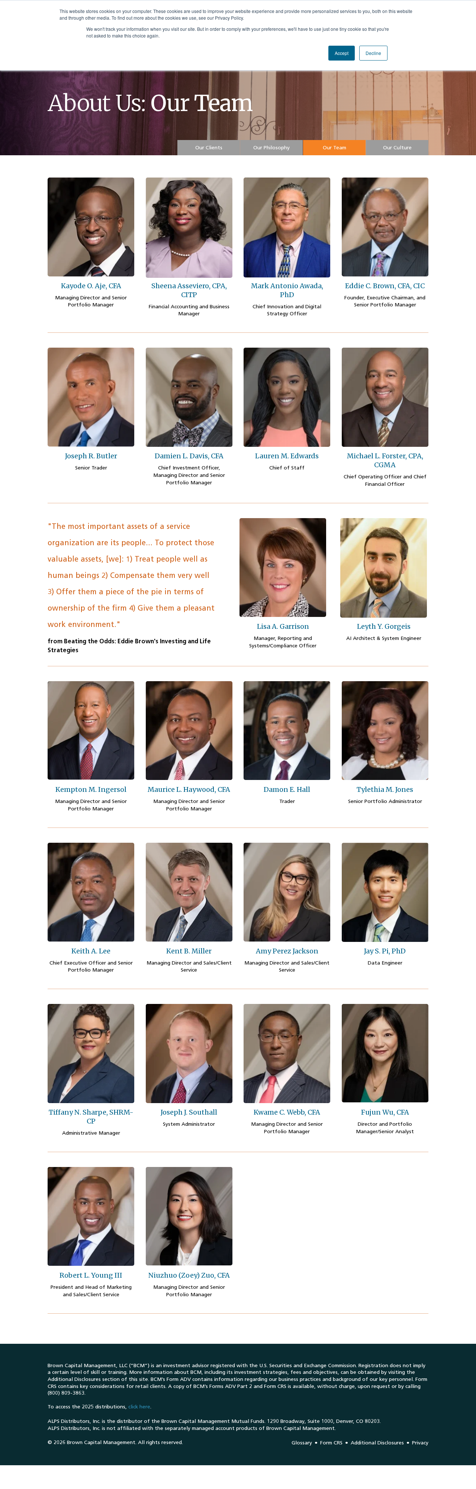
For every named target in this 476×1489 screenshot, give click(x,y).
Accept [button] (341, 53)
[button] (208, 147)
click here (139, 1407)
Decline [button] (373, 53)
